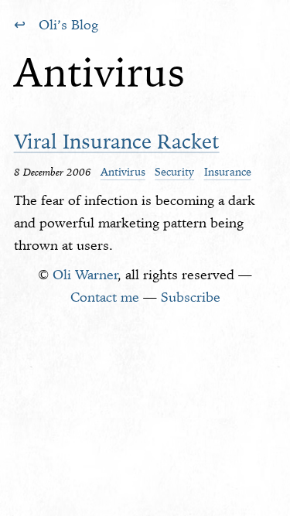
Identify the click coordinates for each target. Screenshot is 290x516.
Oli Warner (85, 274)
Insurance (227, 172)
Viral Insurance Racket (117, 141)
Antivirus (123, 172)
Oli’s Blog (68, 24)
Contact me (104, 297)
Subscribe (190, 297)
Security (174, 172)
